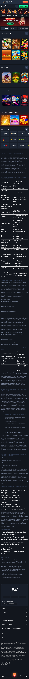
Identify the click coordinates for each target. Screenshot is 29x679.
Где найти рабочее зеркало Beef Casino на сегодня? (13, 533)
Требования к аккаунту (8, 633)
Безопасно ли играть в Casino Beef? (12, 553)
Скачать (25, 1)
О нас (3, 608)
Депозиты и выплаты (7, 620)
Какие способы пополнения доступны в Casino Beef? (12, 543)
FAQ (3, 616)
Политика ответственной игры (10, 637)
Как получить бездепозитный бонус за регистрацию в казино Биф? (14, 538)
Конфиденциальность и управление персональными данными (11, 629)
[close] (1, 2)
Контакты (4, 612)
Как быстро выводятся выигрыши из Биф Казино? (14, 548)
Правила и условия (7, 624)
